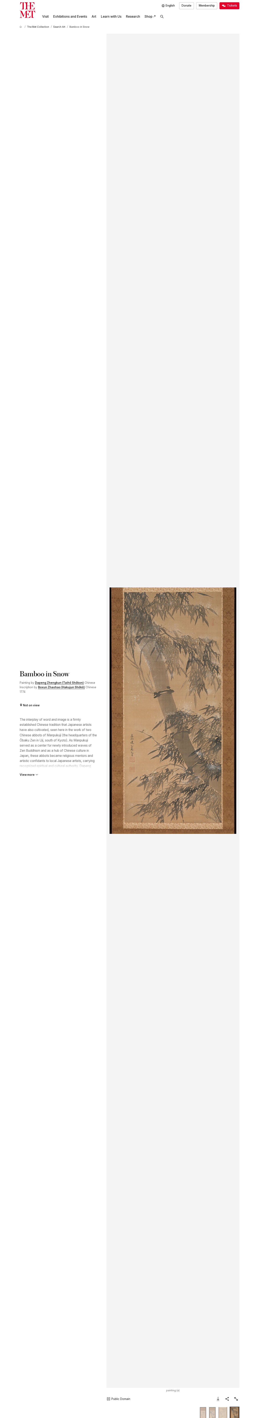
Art (94, 16)
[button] (173, 710)
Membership (207, 5)
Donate (186, 5)
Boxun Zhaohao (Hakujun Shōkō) (61, 687)
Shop (148, 16)
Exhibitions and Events (70, 16)
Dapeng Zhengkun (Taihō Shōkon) (59, 682)
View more (27, 774)
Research (133, 16)
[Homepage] (27, 10)
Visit (45, 16)
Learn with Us (111, 16)
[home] (21, 27)
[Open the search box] (162, 17)
